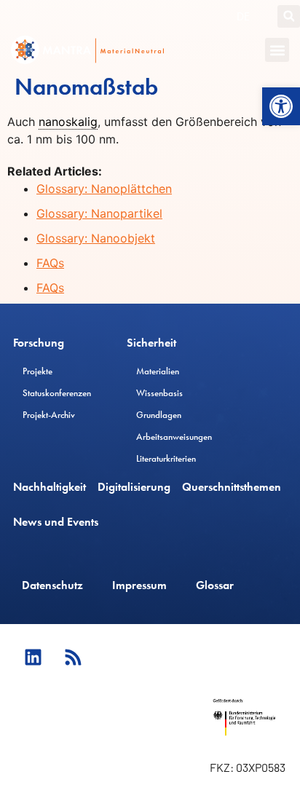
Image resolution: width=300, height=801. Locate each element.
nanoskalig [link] (68, 121)
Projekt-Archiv (49, 415)
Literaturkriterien (166, 458)
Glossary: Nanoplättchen (104, 188)
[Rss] (73, 657)
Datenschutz (52, 585)
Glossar (215, 585)
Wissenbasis (159, 393)
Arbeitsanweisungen (174, 436)
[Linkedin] (33, 657)
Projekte (37, 371)
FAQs (50, 263)
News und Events (55, 521)
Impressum (139, 585)
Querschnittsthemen (231, 486)
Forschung (38, 342)
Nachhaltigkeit (49, 486)
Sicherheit (151, 342)
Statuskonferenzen (57, 393)
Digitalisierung (134, 486)
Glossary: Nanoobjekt (95, 238)
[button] (281, 106)
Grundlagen (158, 415)
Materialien (157, 371)
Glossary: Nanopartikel (99, 213)
